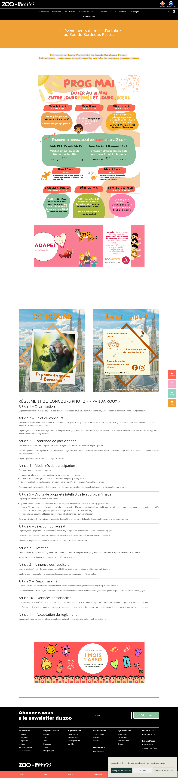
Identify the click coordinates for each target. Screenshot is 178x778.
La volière (22, 734)
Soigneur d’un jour (25, 747)
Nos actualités (69, 12)
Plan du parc (47, 744)
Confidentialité (98, 774)
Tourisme (96, 741)
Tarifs (45, 741)
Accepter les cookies (121, 770)
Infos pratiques (48, 751)
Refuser (142, 770)
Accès (45, 738)
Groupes (103, 12)
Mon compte (134, 12)
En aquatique (23, 741)
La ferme (22, 744)
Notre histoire (73, 734)
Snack (45, 747)
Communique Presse (150, 748)
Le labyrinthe (23, 738)
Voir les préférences (163, 770)
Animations (56, 12)
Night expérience (148, 734)
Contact (21, 774)
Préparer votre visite (86, 12)
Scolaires (96, 738)
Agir (114, 12)
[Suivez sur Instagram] (174, 11)
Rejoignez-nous (98, 751)
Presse (70, 774)
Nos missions (73, 738)
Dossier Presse (147, 745)
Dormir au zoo (89, 17)
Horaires (46, 734)
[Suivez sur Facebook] (169, 11)
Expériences (44, 12)
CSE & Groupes (98, 734)
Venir (45, 774)
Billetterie (122, 12)
